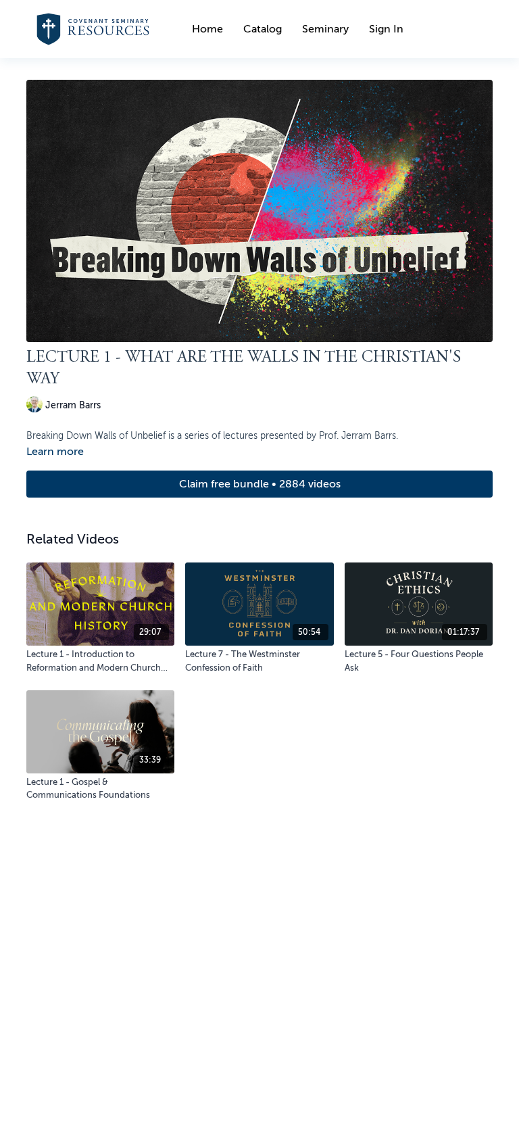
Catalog (262, 29)
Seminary (325, 29)
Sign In (386, 29)
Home (207, 29)
